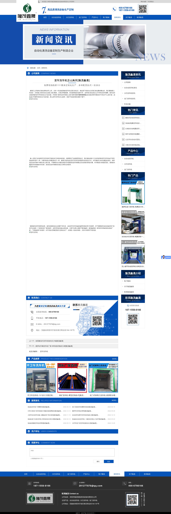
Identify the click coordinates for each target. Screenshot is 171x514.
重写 (98, 461)
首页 (45, 17)
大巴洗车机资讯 (129, 93)
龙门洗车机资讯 (129, 98)
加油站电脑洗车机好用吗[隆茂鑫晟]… (39, 423)
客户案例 (106, 17)
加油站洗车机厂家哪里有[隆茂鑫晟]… (39, 407)
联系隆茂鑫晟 (129, 292)
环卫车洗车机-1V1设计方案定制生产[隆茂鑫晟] (41, 396)
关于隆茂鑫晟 (129, 286)
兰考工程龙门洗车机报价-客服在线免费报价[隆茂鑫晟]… (45, 411)
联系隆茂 (140, 17)
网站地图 (143, 1)
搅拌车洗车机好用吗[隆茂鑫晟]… (82, 411)
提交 (108, 461)
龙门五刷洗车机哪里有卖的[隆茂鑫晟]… (84, 407)
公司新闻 (127, 82)
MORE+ (114, 359)
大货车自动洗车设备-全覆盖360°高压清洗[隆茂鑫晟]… (44, 415)
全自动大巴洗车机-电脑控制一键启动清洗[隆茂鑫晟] (133, 237)
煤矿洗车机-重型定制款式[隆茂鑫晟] (72, 396)
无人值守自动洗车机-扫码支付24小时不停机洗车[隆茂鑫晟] (133, 267)
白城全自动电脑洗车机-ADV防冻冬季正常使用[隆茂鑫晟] (132, 128)
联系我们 (151, 1)
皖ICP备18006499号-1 (88, 513)
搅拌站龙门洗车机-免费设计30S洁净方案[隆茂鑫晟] (133, 207)
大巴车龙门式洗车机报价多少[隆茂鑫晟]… (85, 423)
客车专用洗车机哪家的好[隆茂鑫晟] (133, 134)
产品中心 (95, 17)
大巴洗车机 (70, 17)
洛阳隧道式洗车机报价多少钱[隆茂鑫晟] (49, 341)
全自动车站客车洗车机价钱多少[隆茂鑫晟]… (85, 415)
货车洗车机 (44, 351)
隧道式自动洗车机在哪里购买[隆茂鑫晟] (133, 117)
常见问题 (127, 104)
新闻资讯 (117, 17)
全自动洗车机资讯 (130, 88)
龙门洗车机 (83, 17)
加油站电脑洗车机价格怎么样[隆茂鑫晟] (133, 123)
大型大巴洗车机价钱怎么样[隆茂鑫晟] (133, 145)
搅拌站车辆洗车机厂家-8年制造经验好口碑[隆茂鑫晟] (54, 346)
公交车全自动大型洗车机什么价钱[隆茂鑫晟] (133, 139)
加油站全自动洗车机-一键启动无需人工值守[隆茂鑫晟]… (89, 419)
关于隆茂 (129, 17)
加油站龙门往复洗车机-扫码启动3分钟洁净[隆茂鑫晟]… (45, 419)
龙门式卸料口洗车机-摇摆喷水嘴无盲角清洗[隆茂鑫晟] (103, 396)
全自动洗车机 (56, 17)
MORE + (114, 400)
